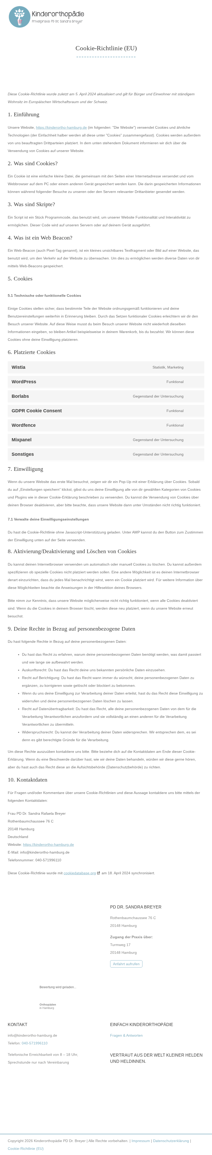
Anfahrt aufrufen (126, 964)
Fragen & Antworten (126, 1035)
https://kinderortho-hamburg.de (61, 127)
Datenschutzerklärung (171, 1141)
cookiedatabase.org (80, 873)
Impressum (141, 1141)
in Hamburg (48, 1006)
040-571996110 (35, 1043)
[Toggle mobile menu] (202, 14)
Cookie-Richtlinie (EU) (26, 1148)
